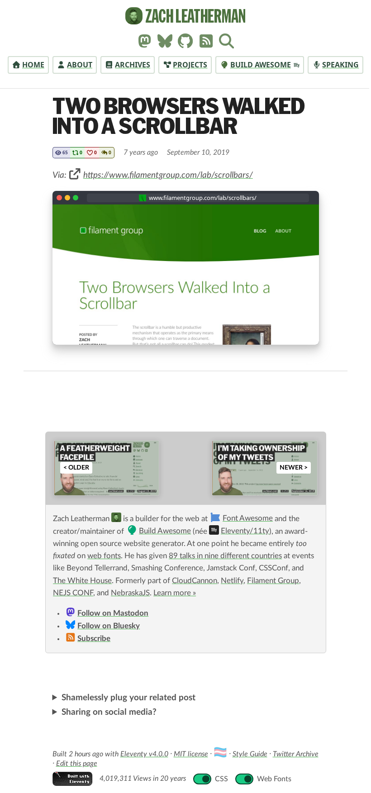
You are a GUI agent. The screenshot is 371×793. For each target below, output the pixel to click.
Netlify (232, 580)
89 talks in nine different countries (225, 556)
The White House (82, 580)
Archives (132, 65)
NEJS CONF (73, 593)
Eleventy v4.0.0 (141, 754)
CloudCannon (194, 580)
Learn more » (174, 593)
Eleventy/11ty (245, 531)
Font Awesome (248, 518)
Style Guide (246, 754)
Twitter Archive (292, 754)
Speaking (340, 65)
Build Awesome (260, 65)
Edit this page (73, 763)
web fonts (104, 556)
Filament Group (273, 580)
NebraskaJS (130, 593)
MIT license (187, 754)
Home (33, 65)
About (79, 65)
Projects (190, 65)
